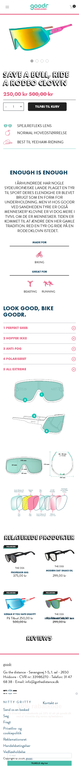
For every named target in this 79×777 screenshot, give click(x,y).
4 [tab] (47, 60)
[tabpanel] (39, 36)
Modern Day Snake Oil (59, 570)
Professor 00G (20, 572)
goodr (7, 664)
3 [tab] (42, 60)
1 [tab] (31, 60)
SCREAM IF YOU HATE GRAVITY (20, 614)
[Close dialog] (76, 693)
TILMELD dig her (39, 763)
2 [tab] (36, 60)
